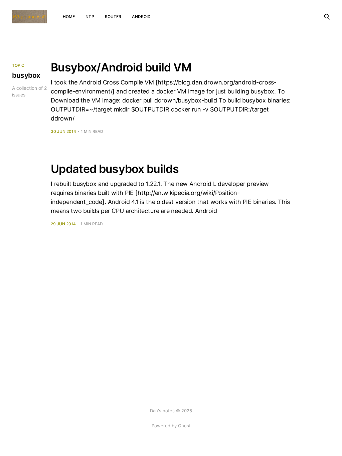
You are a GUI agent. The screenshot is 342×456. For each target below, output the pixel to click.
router (113, 16)
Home (69, 16)
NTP (90, 16)
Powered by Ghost (171, 425)
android (141, 16)
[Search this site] (327, 17)
